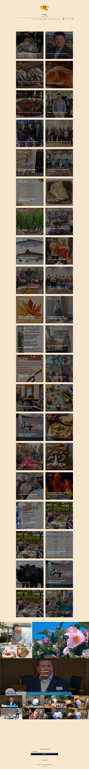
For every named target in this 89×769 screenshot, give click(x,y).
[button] (72, 19)
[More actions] (41, 34)
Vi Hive (45, 14)
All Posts (18, 27)
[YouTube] (63, 19)
